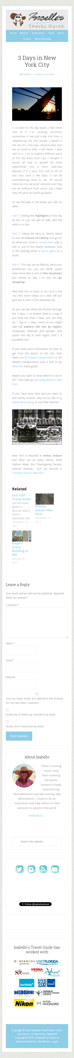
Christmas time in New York (28, 472)
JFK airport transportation (39, 357)
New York (17, 366)
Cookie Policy (38, 1034)
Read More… (37, 815)
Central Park (46, 242)
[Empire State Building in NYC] (21, 536)
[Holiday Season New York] (44, 499)
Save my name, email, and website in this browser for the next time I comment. (34, 700)
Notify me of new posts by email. (25, 726)
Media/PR (52, 1034)
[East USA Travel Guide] (23, 511)
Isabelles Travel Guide (37, 20)
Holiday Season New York (44, 510)
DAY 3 (15, 264)
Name (10, 643)
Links (58, 1030)
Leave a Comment (44, 74)
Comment (12, 605)
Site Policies (23, 1034)
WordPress (44, 1041)
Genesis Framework (26, 1041)
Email (10, 660)
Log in (55, 1041)
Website (10, 677)
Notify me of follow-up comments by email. (31, 714)
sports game (48, 250)
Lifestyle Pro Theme (45, 1037)
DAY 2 (16, 233)
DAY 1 (15, 215)
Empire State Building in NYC (20, 549)
